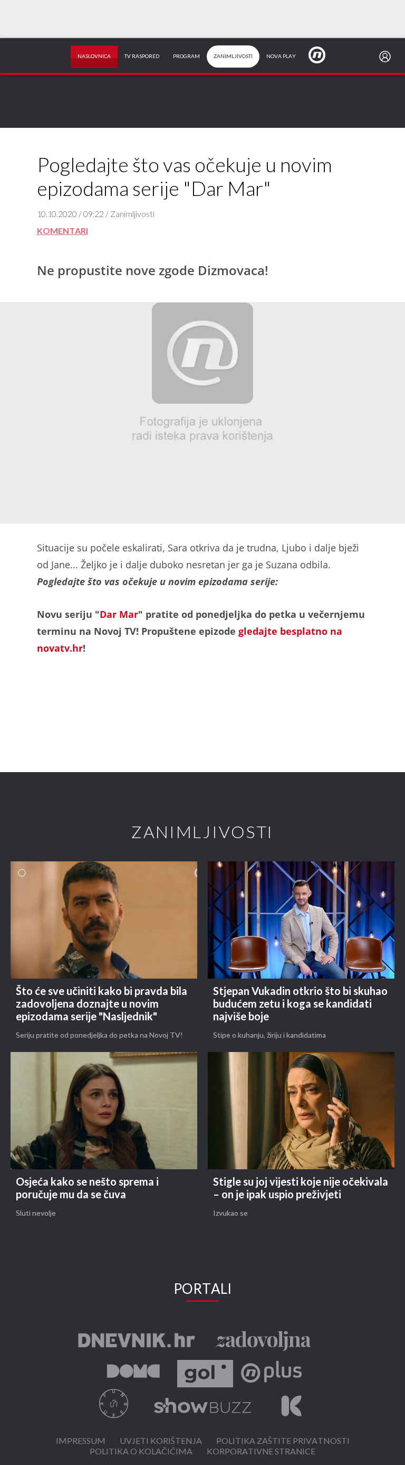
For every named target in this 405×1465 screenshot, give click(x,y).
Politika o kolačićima (141, 1452)
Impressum (80, 1441)
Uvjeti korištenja (161, 1441)
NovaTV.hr (324, 54)
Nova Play (281, 56)
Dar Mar (119, 614)
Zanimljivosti (233, 56)
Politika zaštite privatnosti (283, 1441)
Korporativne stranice (261, 1452)
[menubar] (387, 56)
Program (186, 56)
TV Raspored (141, 56)
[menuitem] (387, 56)
